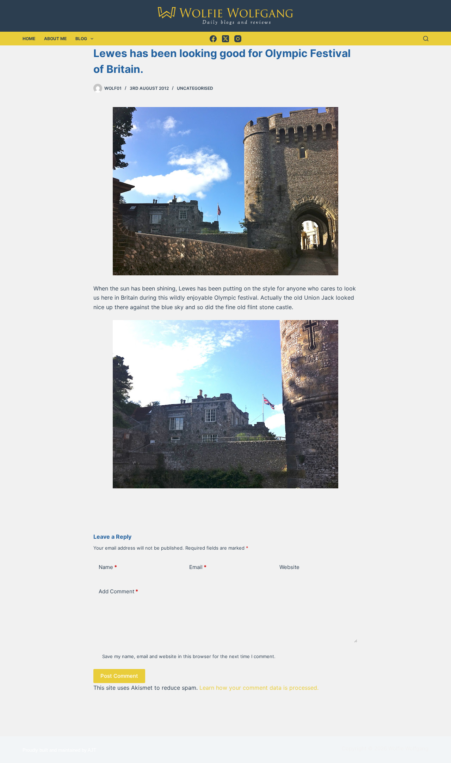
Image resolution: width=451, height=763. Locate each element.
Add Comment (118, 591)
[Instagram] (237, 38)
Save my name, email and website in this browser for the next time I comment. (189, 656)
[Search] (425, 38)
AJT (92, 750)
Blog (81, 38)
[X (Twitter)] (225, 38)
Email (197, 567)
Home (29, 38)
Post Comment (119, 676)
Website (289, 567)
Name (108, 567)
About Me (55, 38)
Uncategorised (195, 88)
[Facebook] (213, 38)
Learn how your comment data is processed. (259, 687)
